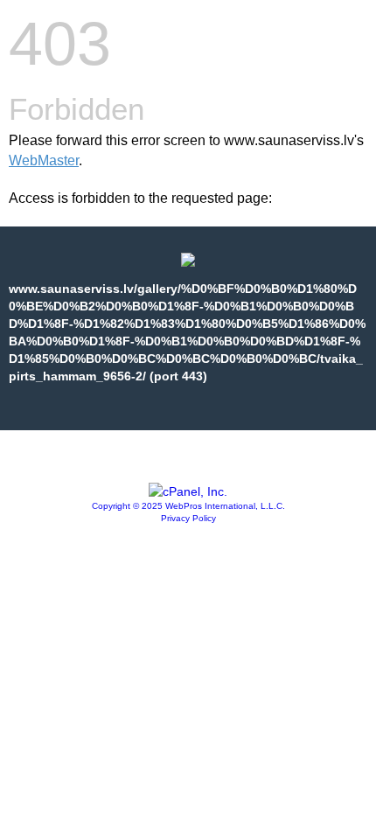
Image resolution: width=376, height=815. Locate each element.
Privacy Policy (188, 518)
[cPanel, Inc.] (188, 491)
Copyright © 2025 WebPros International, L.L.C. (188, 506)
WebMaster (44, 160)
